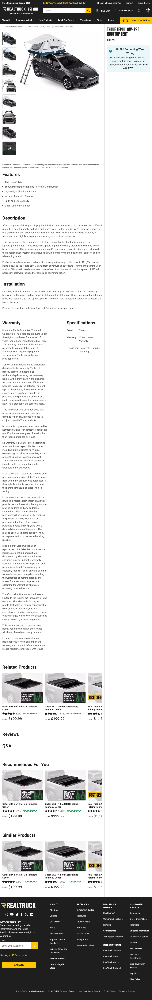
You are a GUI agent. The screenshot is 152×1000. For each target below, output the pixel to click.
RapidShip (81, 916)
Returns (133, 942)
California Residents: (84, 350)
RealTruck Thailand (112, 968)
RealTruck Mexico (111, 962)
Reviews (107, 925)
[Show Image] (9, 38)
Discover (6, 28)
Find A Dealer (136, 948)
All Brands (81, 927)
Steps (99, 20)
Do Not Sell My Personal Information (62, 991)
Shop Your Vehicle (24, 20)
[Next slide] (99, 697)
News (52, 927)
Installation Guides (85, 910)
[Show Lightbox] (59, 62)
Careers (53, 916)
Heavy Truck (82, 939)
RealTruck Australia (112, 950)
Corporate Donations (113, 919)
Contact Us (135, 913)
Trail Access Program (113, 936)
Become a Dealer (57, 958)
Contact (129, 3)
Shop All (6, 20)
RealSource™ (109, 913)
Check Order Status (139, 936)
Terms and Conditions (127, 991)
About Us (54, 910)
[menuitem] (5, 20)
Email (3, 940)
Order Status (144, 3)
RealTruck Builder (77, 3)
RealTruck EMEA (110, 956)
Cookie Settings (110, 991)
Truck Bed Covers (66, 20)
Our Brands (55, 922)
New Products (45, 20)
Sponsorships (109, 931)
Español (133, 973)
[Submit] (34, 945)
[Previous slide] (5, 697)
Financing (134, 925)
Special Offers (83, 933)
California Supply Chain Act (90, 991)
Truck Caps (85, 20)
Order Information (138, 919)
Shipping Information (139, 931)
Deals (111, 20)
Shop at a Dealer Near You (109, 3)
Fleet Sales (135, 979)
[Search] (88, 10)
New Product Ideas (85, 945)
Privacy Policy (56, 933)
